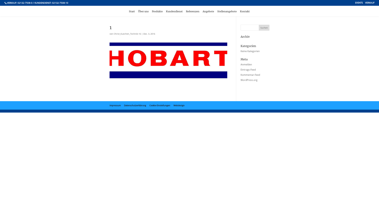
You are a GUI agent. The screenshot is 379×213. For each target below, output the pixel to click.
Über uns (143, 11)
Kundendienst (174, 11)
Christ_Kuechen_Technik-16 (127, 33)
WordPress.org (249, 80)
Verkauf (370, 3)
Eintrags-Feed (248, 69)
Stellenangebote (227, 11)
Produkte (157, 11)
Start (132, 11)
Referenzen (192, 11)
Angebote (208, 11)
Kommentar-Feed (250, 74)
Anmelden (246, 64)
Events (359, 3)
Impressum (115, 105)
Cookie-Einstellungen (159, 105)
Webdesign (179, 105)
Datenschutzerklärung (135, 105)
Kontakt (245, 11)
